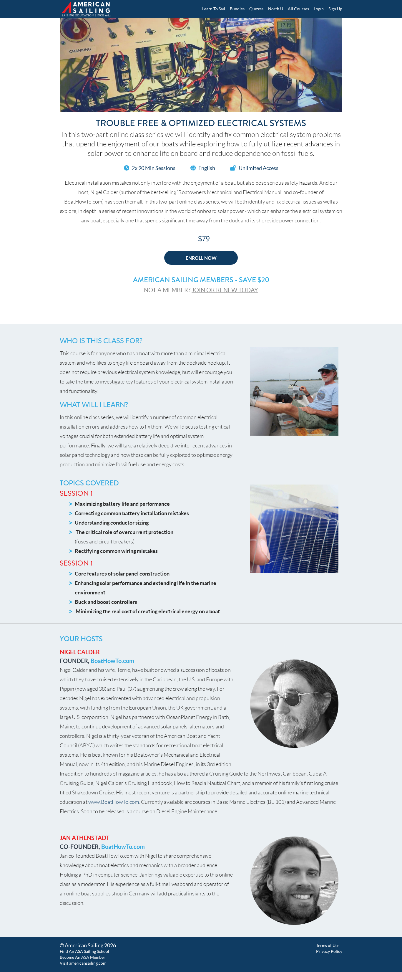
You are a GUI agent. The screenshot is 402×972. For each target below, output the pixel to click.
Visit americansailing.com (83, 963)
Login (319, 8)
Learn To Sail (213, 8)
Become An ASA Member (82, 957)
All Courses (298, 8)
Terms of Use (327, 945)
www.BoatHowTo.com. (114, 802)
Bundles (237, 8)
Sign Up (335, 8)
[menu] (269, 9)
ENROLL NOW (201, 258)
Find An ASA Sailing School (84, 951)
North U (275, 8)
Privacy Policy (329, 951)
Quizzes (256, 8)
